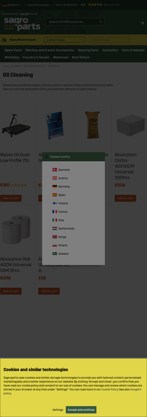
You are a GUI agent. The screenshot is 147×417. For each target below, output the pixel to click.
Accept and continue (81, 409)
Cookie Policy (109, 389)
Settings (58, 409)
